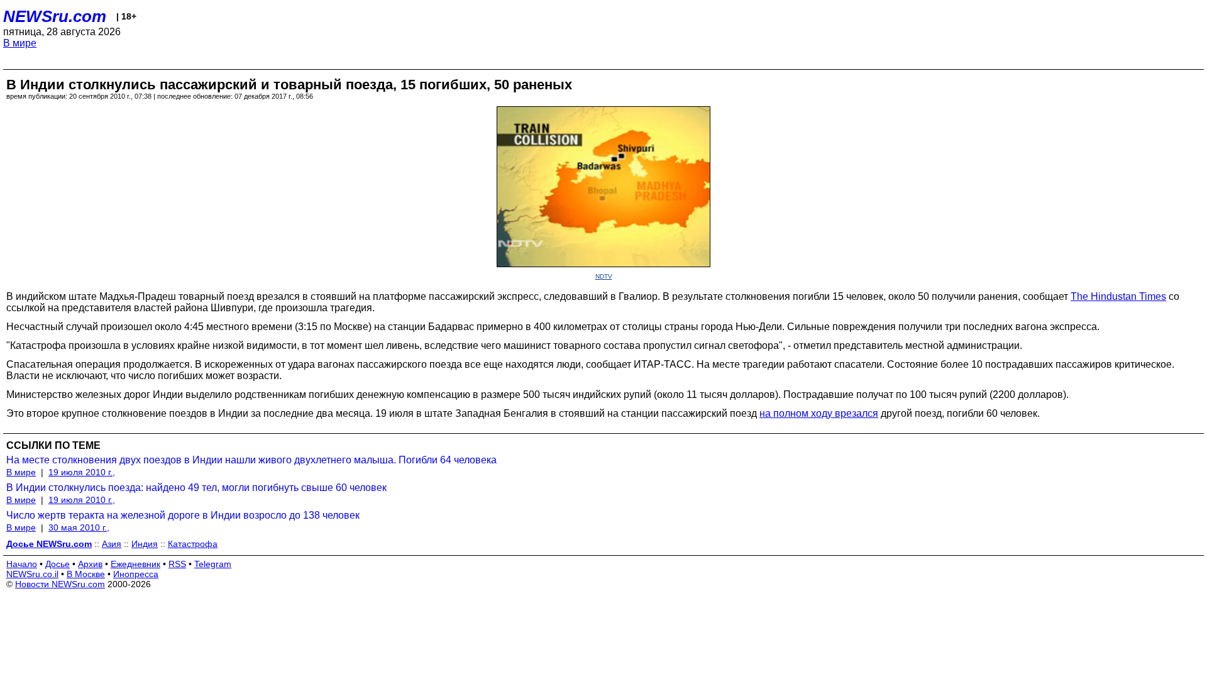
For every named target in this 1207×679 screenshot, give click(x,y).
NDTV (603, 276)
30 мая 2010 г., (78, 527)
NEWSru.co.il (32, 574)
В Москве (86, 574)
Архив (90, 564)
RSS (177, 564)
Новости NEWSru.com (60, 584)
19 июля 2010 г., (81, 472)
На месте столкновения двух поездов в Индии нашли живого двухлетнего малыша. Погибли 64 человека (251, 460)
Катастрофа (193, 544)
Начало (21, 564)
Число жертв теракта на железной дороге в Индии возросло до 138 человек (183, 515)
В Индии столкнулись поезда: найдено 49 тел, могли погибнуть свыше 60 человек (196, 487)
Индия (144, 544)
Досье (57, 564)
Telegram (212, 564)
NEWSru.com (54, 16)
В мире (19, 43)
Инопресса (135, 574)
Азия (111, 544)
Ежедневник (135, 564)
